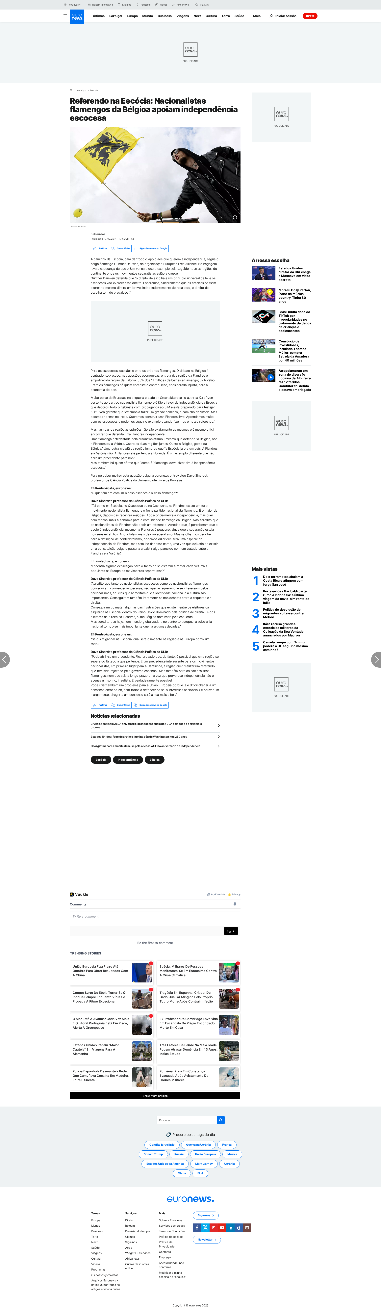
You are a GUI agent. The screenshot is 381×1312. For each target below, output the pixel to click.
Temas (95, 1213)
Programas (98, 1269)
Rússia (179, 1154)
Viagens (182, 16)
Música (232, 1154)
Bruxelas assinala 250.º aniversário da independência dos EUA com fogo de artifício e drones (146, 725)
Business (165, 16)
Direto (310, 15)
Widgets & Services (137, 1253)
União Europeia (205, 1154)
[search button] (196, 5)
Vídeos (95, 1264)
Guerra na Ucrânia (198, 1144)
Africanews (132, 1258)
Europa (132, 16)
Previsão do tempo (137, 1231)
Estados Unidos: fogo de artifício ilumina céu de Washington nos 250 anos (139, 736)
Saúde (239, 16)
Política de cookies (171, 1236)
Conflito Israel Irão (162, 1144)
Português (73, 4)
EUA (200, 1173)
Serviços (131, 1213)
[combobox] (216, 5)
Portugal (115, 16)
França (227, 1144)
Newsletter (205, 1239)
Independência (128, 759)
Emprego (165, 1257)
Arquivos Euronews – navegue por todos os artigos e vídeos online (105, 1285)
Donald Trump (153, 1154)
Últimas (99, 16)
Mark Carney (204, 1163)
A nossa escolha (271, 260)
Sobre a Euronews (170, 1220)
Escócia (101, 759)
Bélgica (155, 759)
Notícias (81, 90)
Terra (225, 16)
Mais (162, 1213)
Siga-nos (131, 1242)
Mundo (147, 16)
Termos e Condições (172, 1231)
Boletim (130, 1225)
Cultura (211, 16)
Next (197, 16)
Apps (128, 1247)
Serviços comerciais (172, 1225)
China (182, 1173)
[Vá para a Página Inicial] (77, 17)
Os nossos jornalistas (104, 1274)
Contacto (165, 1251)
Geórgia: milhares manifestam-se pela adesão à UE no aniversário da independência (145, 746)
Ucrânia (229, 1163)
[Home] (71, 90)
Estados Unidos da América (165, 1163)
